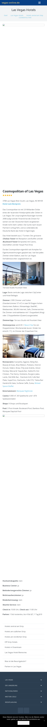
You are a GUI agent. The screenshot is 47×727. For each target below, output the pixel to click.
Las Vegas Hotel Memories (16, 652)
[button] (44, 2)
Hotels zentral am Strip (14, 626)
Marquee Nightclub (25, 391)
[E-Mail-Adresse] (20, 710)
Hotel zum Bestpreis (12, 204)
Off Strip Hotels (11, 642)
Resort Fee (28, 325)
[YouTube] (26, 710)
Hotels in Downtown (13, 647)
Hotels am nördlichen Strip (16, 637)
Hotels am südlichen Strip (15, 631)
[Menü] (39, 2)
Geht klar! (23, 723)
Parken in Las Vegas (13, 666)
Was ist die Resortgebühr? (15, 661)
